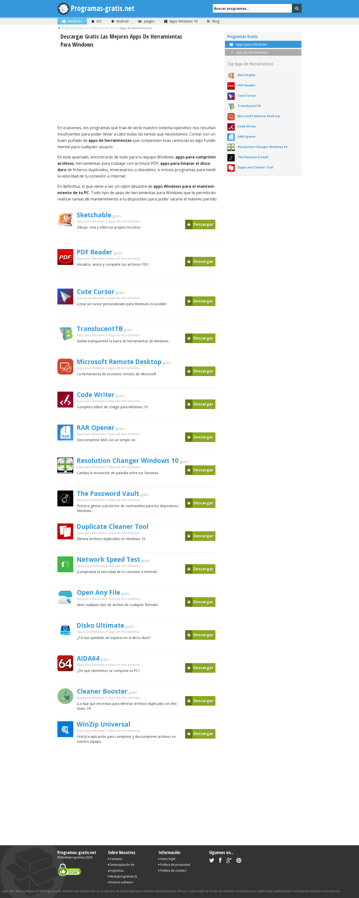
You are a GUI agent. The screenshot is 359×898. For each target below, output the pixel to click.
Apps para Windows (91, 221)
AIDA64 (88, 658)
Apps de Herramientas (251, 52)
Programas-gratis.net (102, 8)
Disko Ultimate (100, 625)
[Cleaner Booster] (67, 712)
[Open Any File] (67, 613)
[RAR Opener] (67, 449)
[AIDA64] (67, 679)
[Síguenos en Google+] (229, 861)
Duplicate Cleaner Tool (112, 526)
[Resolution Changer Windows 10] (67, 482)
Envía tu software (121, 882)
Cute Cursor (96, 291)
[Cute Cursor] (67, 313)
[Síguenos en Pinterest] (238, 861)
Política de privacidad (174, 865)
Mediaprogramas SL (123, 876)
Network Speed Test (108, 559)
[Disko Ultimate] (67, 646)
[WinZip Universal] (67, 745)
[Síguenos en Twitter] (211, 861)
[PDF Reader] (67, 273)
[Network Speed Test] (67, 580)
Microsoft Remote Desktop (119, 361)
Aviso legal (167, 859)
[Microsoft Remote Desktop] (67, 383)
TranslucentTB (100, 328)
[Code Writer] (67, 416)
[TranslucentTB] (67, 350)
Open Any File (98, 592)
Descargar (202, 224)
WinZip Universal (103, 724)
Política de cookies (172, 870)
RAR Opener (96, 427)
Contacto (115, 859)
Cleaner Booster (102, 691)
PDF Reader (95, 252)
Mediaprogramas (73, 857)
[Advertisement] (137, 86)
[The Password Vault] (67, 514)
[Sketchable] (67, 236)
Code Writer (96, 394)
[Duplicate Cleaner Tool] (67, 547)
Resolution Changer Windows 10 (128, 460)
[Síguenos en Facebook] (220, 861)
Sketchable (94, 214)
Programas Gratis (242, 36)
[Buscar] (297, 8)
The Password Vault (108, 493)
